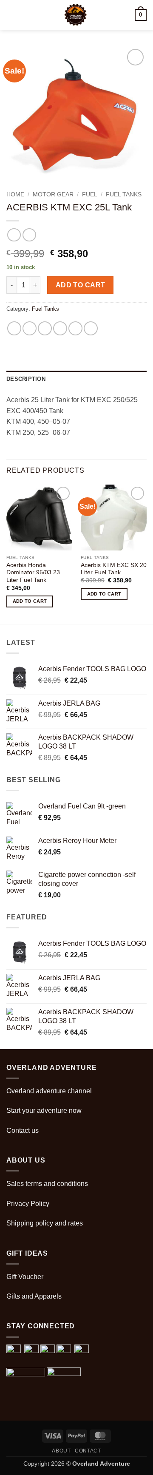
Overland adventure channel (49, 1091)
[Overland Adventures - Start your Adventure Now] (75, 15)
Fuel (89, 194)
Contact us (22, 1130)
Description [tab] (25, 379)
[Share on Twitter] (45, 328)
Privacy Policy (27, 1203)
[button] (11, 14)
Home (15, 194)
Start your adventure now (44, 1110)
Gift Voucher (24, 1276)
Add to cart (80, 285)
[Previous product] (29, 234)
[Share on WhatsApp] (14, 328)
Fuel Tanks (124, 194)
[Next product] (13, 234)
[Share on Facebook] (30, 328)
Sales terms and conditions (47, 1183)
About (61, 1451)
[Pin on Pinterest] (75, 328)
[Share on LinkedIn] (91, 328)
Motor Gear (53, 194)
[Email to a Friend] (60, 328)
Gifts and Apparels (34, 1296)
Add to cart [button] (30, 601)
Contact (88, 1451)
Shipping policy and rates (44, 1223)
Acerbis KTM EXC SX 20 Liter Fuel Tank (114, 569)
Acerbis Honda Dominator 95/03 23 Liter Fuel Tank (33, 572)
